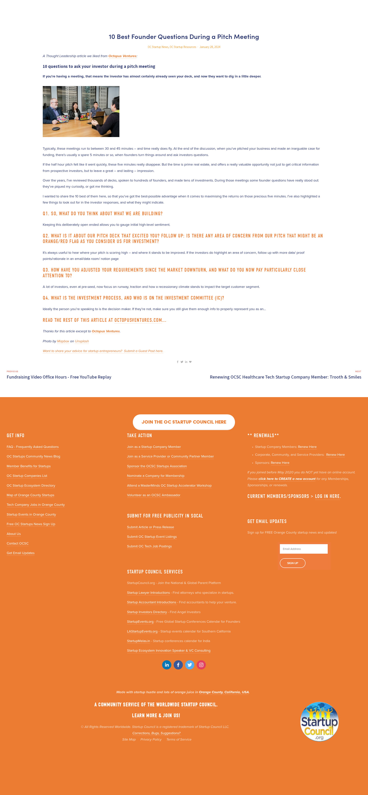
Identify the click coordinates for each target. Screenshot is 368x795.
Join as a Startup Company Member (154, 446)
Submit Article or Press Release (150, 527)
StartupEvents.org (140, 621)
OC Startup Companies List (27, 475)
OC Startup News (158, 47)
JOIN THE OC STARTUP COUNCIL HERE (184, 422)
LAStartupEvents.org (142, 631)
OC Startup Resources (183, 47)
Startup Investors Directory (147, 611)
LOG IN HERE (327, 496)
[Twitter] (189, 664)
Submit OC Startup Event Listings (152, 536)
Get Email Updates (20, 552)
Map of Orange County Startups (30, 495)
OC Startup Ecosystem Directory (31, 485)
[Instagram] (201, 664)
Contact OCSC (18, 543)
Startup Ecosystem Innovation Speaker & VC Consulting (168, 650)
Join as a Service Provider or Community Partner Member (170, 456)
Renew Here (307, 446)
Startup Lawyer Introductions (148, 592)
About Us (14, 533)
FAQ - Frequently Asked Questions (33, 446)
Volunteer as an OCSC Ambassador (153, 495)
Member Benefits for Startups (29, 466)
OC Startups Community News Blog (33, 456)
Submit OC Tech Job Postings (149, 546)
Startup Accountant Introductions (152, 602)
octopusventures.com (138, 320)
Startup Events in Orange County (31, 514)
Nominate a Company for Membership (155, 475)
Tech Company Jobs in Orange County (36, 504)
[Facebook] (178, 664)
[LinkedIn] (166, 664)
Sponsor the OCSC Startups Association (157, 466)
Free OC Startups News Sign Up (31, 524)
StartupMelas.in (138, 640)
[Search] (8, 7)
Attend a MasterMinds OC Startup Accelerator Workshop (169, 485)
